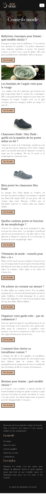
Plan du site (23, 494)
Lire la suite (8, 60)
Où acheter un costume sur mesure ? (22, 286)
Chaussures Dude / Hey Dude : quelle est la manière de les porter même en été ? (21, 138)
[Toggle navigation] (41, 5)
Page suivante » (23, 414)
